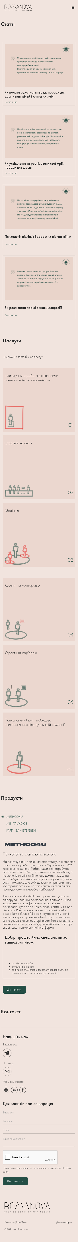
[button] (73, 8)
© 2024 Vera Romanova (16, 1229)
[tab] (39, 816)
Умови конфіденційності (16, 1222)
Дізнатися (14, 989)
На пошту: (8, 1063)
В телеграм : (10, 1044)
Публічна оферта (63, 1222)
